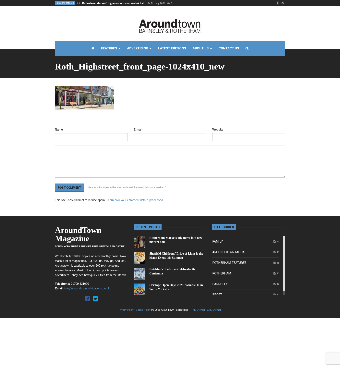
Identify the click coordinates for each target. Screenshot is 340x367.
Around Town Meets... (229, 252)
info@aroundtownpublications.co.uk (87, 288)
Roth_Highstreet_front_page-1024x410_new (140, 66)
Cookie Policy (143, 310)
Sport (217, 295)
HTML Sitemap (197, 310)
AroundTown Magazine (78, 234)
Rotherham (221, 273)
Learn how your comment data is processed (134, 200)
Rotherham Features (229, 263)
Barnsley (220, 284)
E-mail (138, 129)
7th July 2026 (158, 3)
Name (59, 129)
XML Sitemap (214, 310)
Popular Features (65, 3)
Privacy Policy (126, 310)
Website (217, 129)
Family (217, 241)
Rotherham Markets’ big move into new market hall (113, 3)
